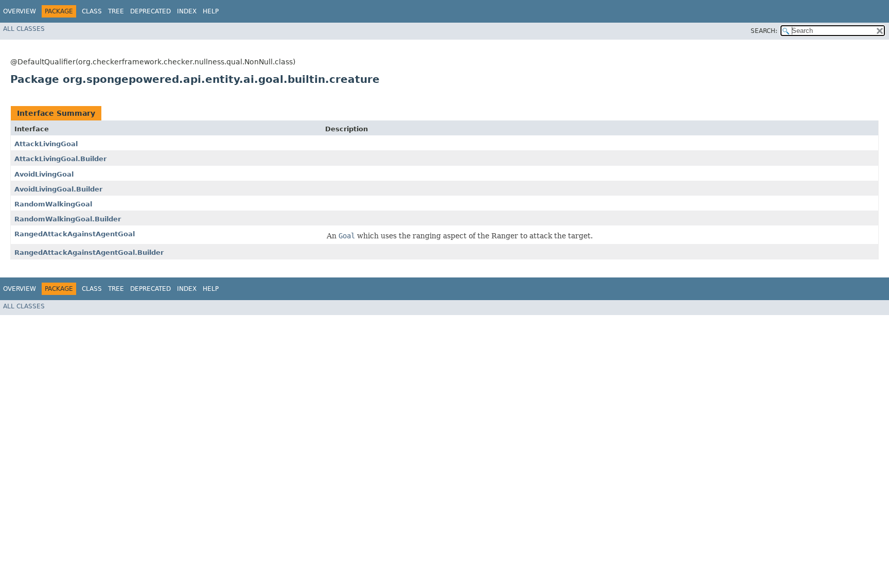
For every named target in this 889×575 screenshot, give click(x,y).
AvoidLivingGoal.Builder (58, 189)
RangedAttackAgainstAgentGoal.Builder (89, 252)
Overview (19, 11)
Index (187, 11)
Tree (116, 11)
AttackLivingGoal (46, 144)
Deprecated (150, 11)
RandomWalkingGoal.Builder (67, 219)
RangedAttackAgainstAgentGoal (74, 234)
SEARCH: (764, 30)
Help (211, 11)
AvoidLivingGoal (44, 174)
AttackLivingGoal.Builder (60, 159)
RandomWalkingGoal (53, 204)
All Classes (24, 28)
